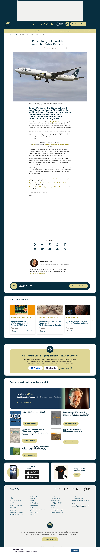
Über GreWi (87, 31)
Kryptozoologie (34, 505)
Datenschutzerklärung (77, 498)
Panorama (32, 514)
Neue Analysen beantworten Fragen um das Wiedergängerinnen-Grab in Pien (50, 324)
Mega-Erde (72, 330)
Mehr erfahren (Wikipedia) (37, 273)
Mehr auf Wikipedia (23, 402)
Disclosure (12, 502)
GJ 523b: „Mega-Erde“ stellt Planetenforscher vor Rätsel (77, 322)
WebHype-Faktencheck (57, 512)
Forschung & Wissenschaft (19, 318)
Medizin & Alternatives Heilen (37, 509)
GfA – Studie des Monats (16, 512)
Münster (23, 330)
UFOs (53, 31)
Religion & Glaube (53, 318)
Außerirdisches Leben (15, 500)
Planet (76, 330)
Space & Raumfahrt (65, 31)
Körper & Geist (34, 503)
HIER (33, 144)
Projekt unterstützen (78, 24)
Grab (43, 330)
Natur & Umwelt (34, 512)
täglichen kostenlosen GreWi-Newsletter (57, 144)
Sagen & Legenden (55, 500)
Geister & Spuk (13, 507)
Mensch (77, 31)
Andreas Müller (32, 48)
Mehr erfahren (65, 368)
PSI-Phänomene (25, 31)
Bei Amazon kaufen (29, 455)
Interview (32, 498)
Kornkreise (33, 502)
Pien (46, 330)
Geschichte (13, 509)
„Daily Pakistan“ (54, 122)
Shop (77, 474)
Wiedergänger (42, 331)
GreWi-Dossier (34, 497)
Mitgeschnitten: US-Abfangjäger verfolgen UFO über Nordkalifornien (48, 187)
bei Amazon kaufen (30, 423)
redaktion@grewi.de (67, 24)
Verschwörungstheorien (57, 510)
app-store (32, 472)
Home (11, 34)
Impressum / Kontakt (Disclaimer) (80, 500)
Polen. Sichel (50, 330)
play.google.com (32, 477)
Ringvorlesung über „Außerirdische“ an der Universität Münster (20, 323)
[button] (34, 244)
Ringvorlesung (29, 330)
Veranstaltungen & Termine (57, 509)
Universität (13, 331)
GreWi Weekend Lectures (16, 514)
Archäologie (13, 31)
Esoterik (12, 503)
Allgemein (12, 497)
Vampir (55, 330)
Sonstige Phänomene (41, 31)
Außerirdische (18, 330)
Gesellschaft (13, 510)
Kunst (31, 507)
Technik (53, 505)
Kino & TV (32, 500)
